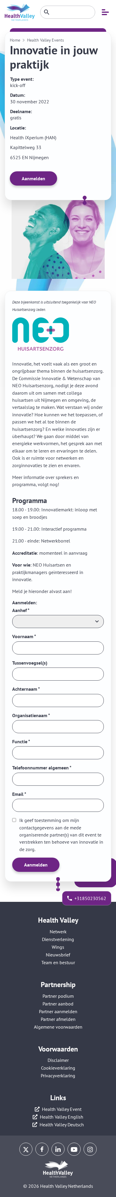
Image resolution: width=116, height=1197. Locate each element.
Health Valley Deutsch (62, 1125)
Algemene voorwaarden (58, 1027)
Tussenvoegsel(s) (29, 663)
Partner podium (58, 996)
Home (15, 40)
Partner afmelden (58, 1019)
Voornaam (24, 636)
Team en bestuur (58, 962)
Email (19, 794)
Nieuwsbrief (58, 955)
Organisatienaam (31, 715)
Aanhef (20, 610)
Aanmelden (33, 178)
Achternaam (26, 689)
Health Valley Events (45, 40)
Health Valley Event (61, 1109)
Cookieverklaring (58, 1068)
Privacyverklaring (58, 1076)
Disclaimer (58, 1060)
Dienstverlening (58, 939)
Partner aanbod (58, 1004)
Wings (58, 947)
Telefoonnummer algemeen (41, 768)
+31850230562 (90, 898)
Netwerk (58, 931)
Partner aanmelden (58, 1011)
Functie (21, 741)
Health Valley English (61, 1117)
